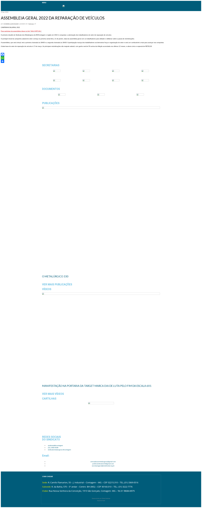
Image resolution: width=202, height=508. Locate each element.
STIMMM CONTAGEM (10, 24)
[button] (43, 7)
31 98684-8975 (128, 490)
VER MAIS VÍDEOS (53, 393)
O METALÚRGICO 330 (55, 276)
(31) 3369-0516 (131, 482)
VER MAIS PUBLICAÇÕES (57, 284)
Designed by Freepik (101, 500)
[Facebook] (101, 54)
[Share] (101, 61)
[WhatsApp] (101, 58)
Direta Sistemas (106, 498)
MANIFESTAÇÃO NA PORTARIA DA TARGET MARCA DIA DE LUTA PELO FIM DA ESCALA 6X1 (96, 385)
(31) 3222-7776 (125, 486)
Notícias (31, 24)
